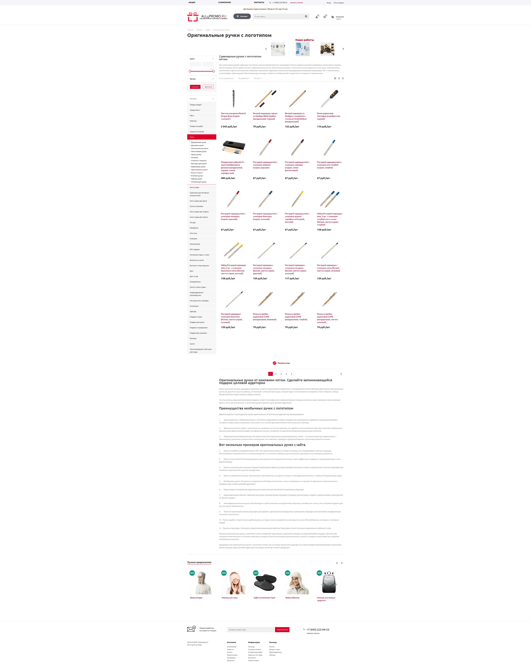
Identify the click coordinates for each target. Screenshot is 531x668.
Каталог (244, 16)
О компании (224, 2)
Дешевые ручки (197, 145)
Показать (195, 87)
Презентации (232, 655)
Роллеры (194, 157)
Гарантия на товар (255, 655)
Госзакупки (231, 658)
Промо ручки (196, 154)
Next (342, 563)
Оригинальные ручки (199, 169)
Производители (275, 652)
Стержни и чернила (198, 160)
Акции (192, 2)
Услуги (229, 652)
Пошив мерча (253, 660)
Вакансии (230, 660)
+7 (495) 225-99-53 (279, 2)
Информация (254, 642)
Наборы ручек (196, 179)
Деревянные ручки (198, 142)
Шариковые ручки (198, 166)
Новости (230, 649)
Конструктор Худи (194, 645)
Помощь (273, 642)
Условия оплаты (254, 649)
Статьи (271, 646)
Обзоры (272, 655)
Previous (337, 563)
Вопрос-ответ (274, 649)
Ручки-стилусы (197, 172)
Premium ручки (197, 176)
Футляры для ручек (198, 163)
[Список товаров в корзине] (338, 18)
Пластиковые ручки (198, 151)
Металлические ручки (199, 148)
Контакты (259, 2)
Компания (231, 642)
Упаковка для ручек (198, 182)
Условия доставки (255, 652)
